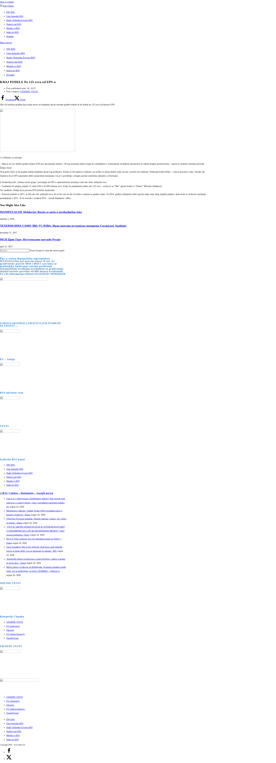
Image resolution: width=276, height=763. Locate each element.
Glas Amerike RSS (15, 53)
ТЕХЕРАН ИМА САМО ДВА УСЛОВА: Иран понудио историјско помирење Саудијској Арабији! (63, 225)
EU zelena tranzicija (15, 634)
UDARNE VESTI (29, 91)
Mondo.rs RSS (13, 66)
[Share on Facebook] (9, 752)
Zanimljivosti (12, 638)
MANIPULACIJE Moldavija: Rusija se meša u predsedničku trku (41, 212)
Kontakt (10, 75)
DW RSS (10, 49)
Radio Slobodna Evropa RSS (20, 57)
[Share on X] (9, 759)
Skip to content (7, 2)
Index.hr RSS (13, 70)
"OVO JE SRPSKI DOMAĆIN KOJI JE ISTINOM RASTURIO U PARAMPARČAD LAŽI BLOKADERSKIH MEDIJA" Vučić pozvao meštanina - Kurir (35, 531)
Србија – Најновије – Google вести (31, 493)
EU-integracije (13, 626)
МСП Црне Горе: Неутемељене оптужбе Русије (30, 239)
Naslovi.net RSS (14, 62)
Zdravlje (10, 630)
